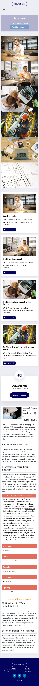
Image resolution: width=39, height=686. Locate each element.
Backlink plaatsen (19, 27)
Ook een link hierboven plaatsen (19, 599)
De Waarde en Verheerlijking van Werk (18, 348)
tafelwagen (6, 550)
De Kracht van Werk (12, 259)
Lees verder (8, 229)
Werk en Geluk (10, 216)
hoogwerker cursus (8, 571)
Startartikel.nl (7, 581)
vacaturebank (7, 504)
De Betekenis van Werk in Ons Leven (17, 303)
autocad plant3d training (10, 592)
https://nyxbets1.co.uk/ (9, 561)
